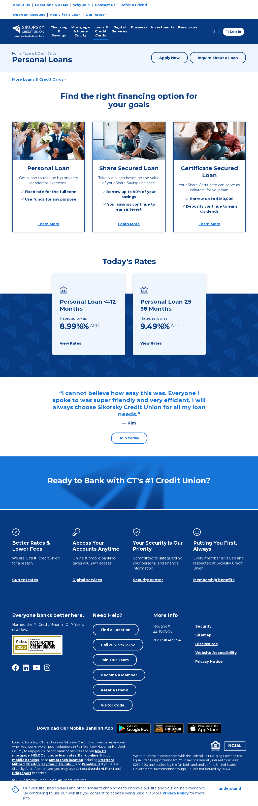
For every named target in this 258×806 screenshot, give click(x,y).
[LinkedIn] (26, 667)
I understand (228, 788)
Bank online (88, 755)
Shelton (33, 764)
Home (16, 53)
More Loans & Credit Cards (37, 79)
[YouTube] (37, 667)
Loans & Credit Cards (100, 31)
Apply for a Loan (65, 15)
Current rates (25, 580)
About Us (21, 5)
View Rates (70, 343)
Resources (188, 27)
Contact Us (105, 5)
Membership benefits (214, 580)
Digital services (87, 580)
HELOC (37, 755)
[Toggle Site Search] (213, 31)
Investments (162, 27)
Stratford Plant (101, 769)
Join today (129, 438)
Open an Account (29, 15)
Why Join (81, 5)
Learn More (50, 223)
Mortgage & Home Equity (80, 31)
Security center (148, 580)
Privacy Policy (175, 793)
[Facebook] (15, 667)
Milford (18, 764)
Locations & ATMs (51, 5)
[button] (96, 15)
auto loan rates (63, 755)
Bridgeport (21, 773)
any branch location (66, 760)
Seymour (49, 764)
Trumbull (66, 764)
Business (139, 27)
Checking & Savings (59, 31)
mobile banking (25, 760)
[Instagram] (47, 667)
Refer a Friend (133, 5)
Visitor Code (112, 705)
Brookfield (91, 764)
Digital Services (119, 29)
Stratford (106, 760)
